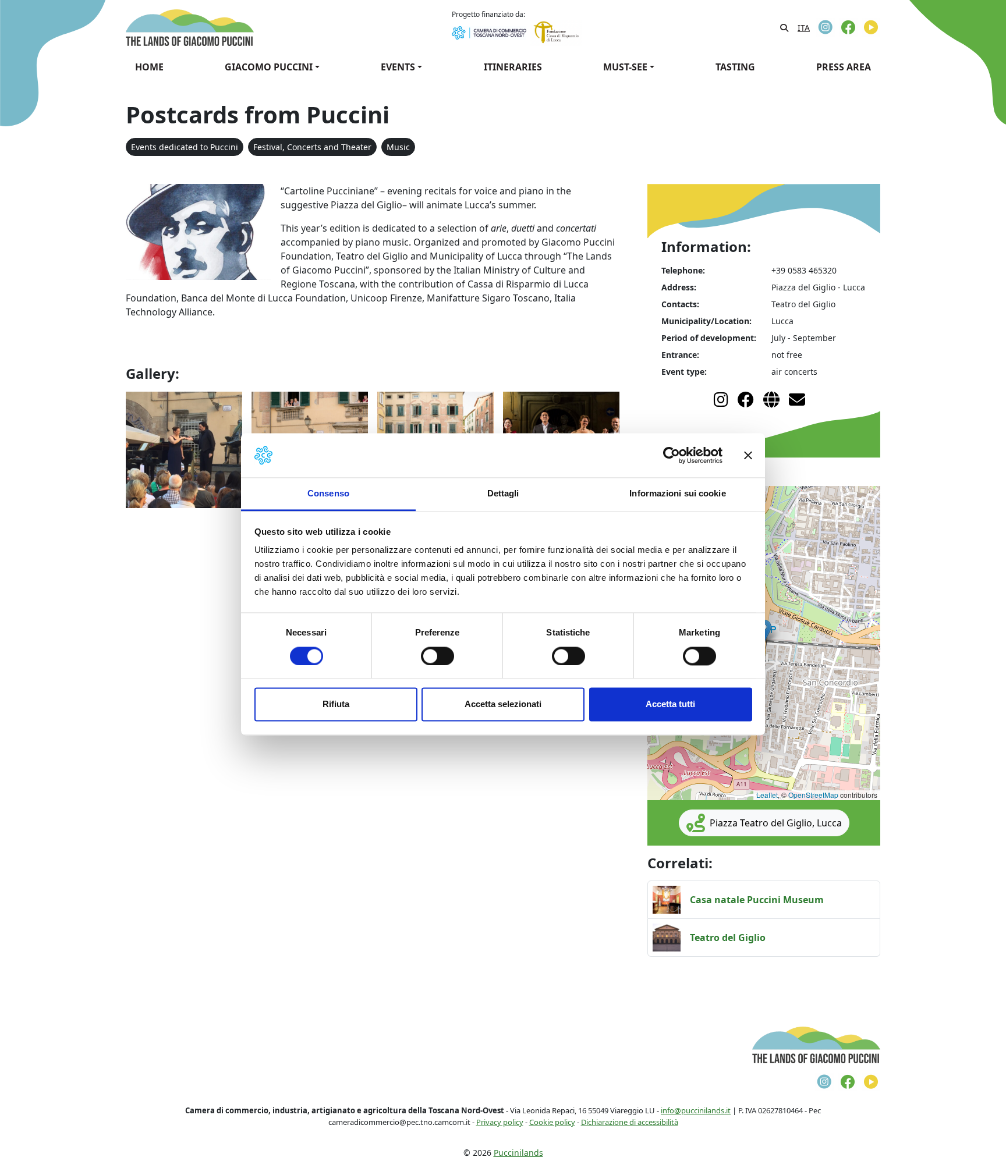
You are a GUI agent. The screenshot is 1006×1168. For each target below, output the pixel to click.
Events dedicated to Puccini (184, 146)
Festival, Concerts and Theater (312, 146)
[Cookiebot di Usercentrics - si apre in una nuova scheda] (671, 455)
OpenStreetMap (813, 795)
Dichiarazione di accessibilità (629, 1122)
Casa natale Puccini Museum (757, 899)
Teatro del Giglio (728, 937)
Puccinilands (518, 1152)
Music (398, 146)
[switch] (437, 656)
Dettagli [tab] (503, 494)
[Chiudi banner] (748, 455)
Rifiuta (336, 704)
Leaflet (767, 795)
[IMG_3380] (184, 448)
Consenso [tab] (328, 494)
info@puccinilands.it (696, 1110)
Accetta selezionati (503, 704)
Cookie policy (552, 1122)
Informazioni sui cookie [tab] (677, 494)
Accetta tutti (670, 704)
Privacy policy (499, 1122)
